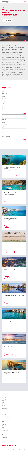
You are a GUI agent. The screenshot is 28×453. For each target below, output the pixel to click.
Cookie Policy (5, 430)
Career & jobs (5, 405)
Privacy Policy (5, 429)
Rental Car (25, 451)
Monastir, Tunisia (10, 354)
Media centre (5, 408)
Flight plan (8, 20)
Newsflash (4, 437)
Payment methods (6, 417)
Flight (14, 451)
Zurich (7, 303)
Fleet (3, 402)
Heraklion (8, 200)
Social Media (5, 410)
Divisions (4, 400)
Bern (7, 277)
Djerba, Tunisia (9, 252)
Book (24, 113)
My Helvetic (8, 451)
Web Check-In (2, 451)
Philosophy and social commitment (10, 399)
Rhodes (7, 380)
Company (4, 397)
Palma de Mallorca (10, 175)
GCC (3, 427)
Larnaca (8, 328)
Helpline (4, 424)
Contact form (5, 425)
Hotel (19, 451)
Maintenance (5, 403)
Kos (7, 226)
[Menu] (25, 2)
